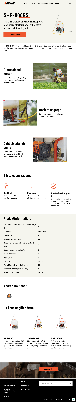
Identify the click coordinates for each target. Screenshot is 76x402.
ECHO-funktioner (27, 382)
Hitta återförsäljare (43, 3)
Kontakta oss (25, 389)
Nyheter (51, 3)
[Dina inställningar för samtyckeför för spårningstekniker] (73, 399)
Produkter (10, 8)
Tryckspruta (15, 8)
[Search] (70, 3)
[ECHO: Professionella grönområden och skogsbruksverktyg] (9, 3)
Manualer (6, 396)
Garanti (5, 382)
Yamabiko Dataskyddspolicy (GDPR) (9, 391)
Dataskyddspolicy (9, 385)
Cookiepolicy (25, 385)
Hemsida (5, 8)
